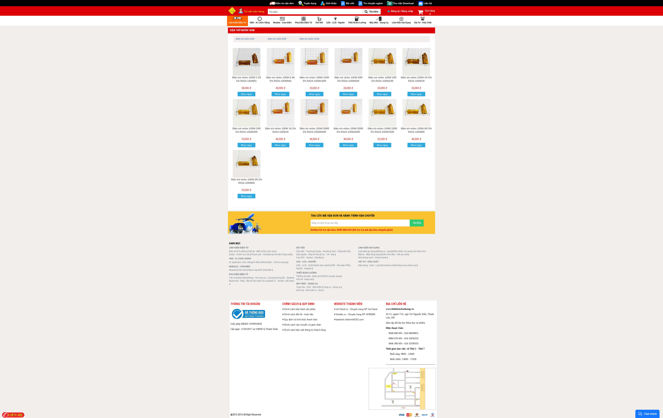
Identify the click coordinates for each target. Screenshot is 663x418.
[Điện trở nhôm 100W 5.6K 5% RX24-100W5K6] (280, 62)
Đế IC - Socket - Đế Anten (282, 281)
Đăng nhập (407, 11)
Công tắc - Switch (284, 278)
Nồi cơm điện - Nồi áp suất (395, 254)
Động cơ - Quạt (384, 251)
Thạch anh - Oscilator (261, 254)
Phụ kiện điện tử (303, 22)
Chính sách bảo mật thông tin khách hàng (305, 329)
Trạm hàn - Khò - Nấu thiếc (308, 287)
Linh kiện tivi (418, 251)
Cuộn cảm (270, 251)
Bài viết (350, 3)
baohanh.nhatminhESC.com (350, 319)
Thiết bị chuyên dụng (331, 276)
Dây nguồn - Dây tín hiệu (308, 254)
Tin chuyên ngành (373, 3)
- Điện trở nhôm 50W (276, 39)
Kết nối (319, 22)
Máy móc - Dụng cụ (378, 22)
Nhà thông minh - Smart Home (372, 257)
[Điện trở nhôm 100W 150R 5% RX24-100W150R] (382, 113)
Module (232, 270)
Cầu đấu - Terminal (305, 251)
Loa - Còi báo (268, 278)
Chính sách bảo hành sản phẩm (300, 309)
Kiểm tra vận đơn (284, 3)
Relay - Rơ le (254, 278)
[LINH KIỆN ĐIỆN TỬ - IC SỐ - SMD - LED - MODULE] (232, 10)
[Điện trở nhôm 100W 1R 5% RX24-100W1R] (416, 62)
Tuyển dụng (310, 3)
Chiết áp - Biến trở (255, 251)
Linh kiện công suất (282, 254)
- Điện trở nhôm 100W (309, 39)
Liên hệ (428, 3)
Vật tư (382, 265)
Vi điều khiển (259, 262)
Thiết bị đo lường (357, 22)
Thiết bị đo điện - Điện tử (307, 276)
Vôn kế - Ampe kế (304, 279)
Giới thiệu (331, 3)
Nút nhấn (242, 278)
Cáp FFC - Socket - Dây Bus (309, 257)
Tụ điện (241, 251)
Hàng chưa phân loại (407, 265)
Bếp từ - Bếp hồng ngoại (369, 254)
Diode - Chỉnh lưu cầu (239, 254)
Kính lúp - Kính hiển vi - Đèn (309, 290)
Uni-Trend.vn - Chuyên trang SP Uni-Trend (356, 309)
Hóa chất (391, 265)
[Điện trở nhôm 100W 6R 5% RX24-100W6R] (416, 113)
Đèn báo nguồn (322, 265)
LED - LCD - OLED (305, 265)
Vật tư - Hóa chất (422, 22)
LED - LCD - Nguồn (335, 22)
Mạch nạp (253, 270)
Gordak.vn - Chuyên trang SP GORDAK (355, 314)
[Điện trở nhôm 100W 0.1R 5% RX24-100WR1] (246, 62)
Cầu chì (232, 278)
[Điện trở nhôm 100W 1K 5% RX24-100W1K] (280, 113)
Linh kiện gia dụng (401, 22)
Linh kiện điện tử (237, 22)
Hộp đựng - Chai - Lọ (368, 265)
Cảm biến (242, 270)
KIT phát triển (265, 270)
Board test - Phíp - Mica (240, 281)
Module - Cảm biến (282, 22)
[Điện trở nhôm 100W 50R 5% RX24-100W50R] (348, 62)
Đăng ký (395, 11)
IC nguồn (233, 262)
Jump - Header (323, 251)
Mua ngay (246, 94)
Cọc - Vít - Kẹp (328, 254)
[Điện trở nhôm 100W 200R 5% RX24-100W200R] (348, 113)
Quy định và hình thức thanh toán (300, 319)
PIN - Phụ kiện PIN (340, 265)
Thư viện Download (403, 3)
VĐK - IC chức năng (260, 22)
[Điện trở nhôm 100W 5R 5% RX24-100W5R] (246, 164)
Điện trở (233, 251)
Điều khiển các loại (402, 251)
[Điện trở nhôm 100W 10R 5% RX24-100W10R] (382, 62)
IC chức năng (245, 262)
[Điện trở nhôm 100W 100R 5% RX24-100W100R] (314, 62)
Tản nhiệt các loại (260, 281)
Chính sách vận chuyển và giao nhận (302, 324)
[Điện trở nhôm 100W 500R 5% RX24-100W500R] (314, 113)
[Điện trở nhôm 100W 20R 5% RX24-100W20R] (246, 113)
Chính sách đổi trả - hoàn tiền (298, 314)
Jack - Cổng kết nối (340, 251)
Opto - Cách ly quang (277, 262)
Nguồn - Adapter (304, 268)
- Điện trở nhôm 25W (244, 39)
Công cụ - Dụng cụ (332, 287)
